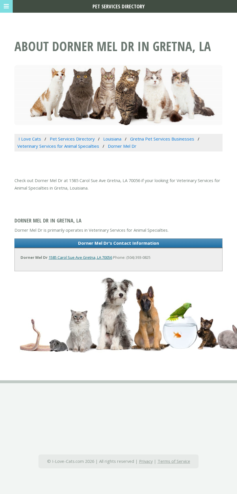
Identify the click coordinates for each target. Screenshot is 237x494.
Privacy (146, 461)
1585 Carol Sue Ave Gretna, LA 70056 (80, 257)
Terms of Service (174, 461)
